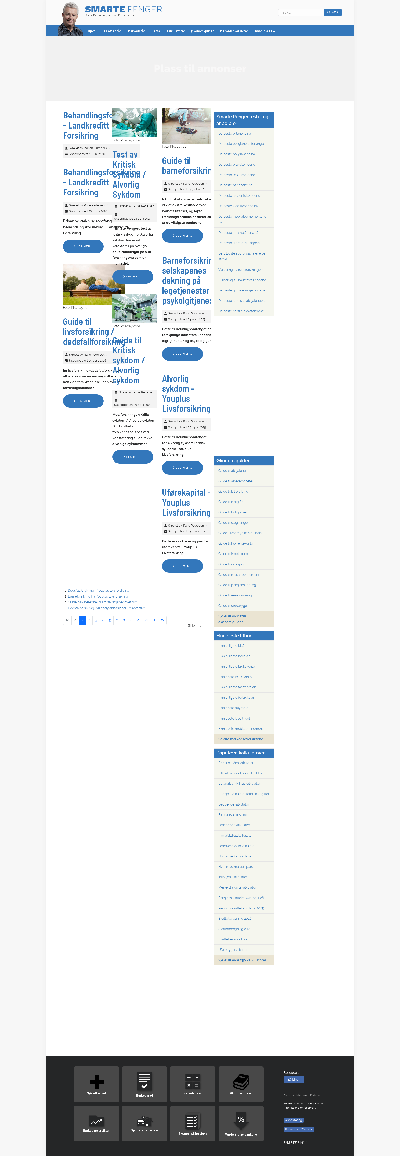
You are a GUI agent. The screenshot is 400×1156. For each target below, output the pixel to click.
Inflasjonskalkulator (232, 877)
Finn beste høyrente (233, 708)
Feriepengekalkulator (234, 825)
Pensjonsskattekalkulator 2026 (241, 898)
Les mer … (84, 246)
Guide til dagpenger (233, 523)
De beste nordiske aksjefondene (242, 301)
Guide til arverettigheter (235, 481)
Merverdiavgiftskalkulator (237, 887)
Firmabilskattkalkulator (235, 835)
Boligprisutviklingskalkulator (239, 783)
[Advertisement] (200, 68)
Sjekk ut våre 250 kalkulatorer (242, 960)
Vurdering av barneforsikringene (242, 280)
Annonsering (293, 1120)
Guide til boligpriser (232, 512)
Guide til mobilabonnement (238, 575)
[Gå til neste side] (154, 620)
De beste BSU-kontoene (236, 175)
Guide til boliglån (230, 502)
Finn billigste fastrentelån (237, 687)
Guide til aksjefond (232, 471)
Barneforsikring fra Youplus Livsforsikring (98, 596)
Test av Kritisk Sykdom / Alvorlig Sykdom (129, 174)
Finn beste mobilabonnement (240, 729)
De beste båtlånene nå (235, 185)
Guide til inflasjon (231, 564)
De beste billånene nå (234, 133)
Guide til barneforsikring (189, 165)
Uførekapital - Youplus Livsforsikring (186, 502)
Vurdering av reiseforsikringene (241, 270)
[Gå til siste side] (162, 620)
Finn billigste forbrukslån (236, 698)
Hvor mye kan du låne (234, 856)
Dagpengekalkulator (233, 804)
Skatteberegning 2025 (234, 929)
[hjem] (70, 18)
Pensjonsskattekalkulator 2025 (241, 908)
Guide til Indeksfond (233, 554)
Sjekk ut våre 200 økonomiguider (232, 619)
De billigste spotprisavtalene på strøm (242, 256)
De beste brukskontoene (236, 164)
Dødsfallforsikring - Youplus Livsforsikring (98, 590)
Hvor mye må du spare (235, 867)
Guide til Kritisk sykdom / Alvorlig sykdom (128, 359)
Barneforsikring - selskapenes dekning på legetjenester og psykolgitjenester (193, 280)
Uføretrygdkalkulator (233, 950)
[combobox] (301, 12)
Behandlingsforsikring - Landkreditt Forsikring (101, 125)
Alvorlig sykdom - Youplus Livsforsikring (186, 393)
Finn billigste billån (232, 646)
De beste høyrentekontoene (239, 196)
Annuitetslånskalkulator (235, 763)
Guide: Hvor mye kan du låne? (240, 533)
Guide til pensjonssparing (237, 585)
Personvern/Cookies (299, 1129)
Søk (335, 12)
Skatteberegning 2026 (235, 918)
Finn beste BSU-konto (235, 677)
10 (146, 620)
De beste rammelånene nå (238, 233)
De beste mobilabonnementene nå (242, 219)
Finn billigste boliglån (234, 656)
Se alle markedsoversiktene (240, 739)
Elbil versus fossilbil (233, 815)
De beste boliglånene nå (236, 154)
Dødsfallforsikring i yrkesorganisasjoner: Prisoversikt (106, 608)
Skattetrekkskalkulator (234, 939)
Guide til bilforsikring (233, 491)
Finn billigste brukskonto (236, 666)
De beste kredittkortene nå (238, 206)
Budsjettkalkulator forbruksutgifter (243, 794)
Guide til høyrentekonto (235, 543)
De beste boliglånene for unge (241, 144)
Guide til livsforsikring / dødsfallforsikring (94, 331)
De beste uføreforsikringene (239, 243)
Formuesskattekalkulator (236, 846)
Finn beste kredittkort (234, 718)
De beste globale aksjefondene (241, 290)
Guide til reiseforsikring (235, 595)
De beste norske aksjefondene (241, 311)
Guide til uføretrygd (232, 606)
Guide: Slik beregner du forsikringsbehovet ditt (102, 602)
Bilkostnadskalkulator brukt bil (240, 773)
